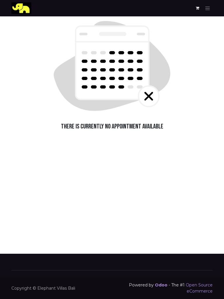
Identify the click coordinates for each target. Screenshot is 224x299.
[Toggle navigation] (207, 8)
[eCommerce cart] (197, 8)
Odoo (162, 285)
